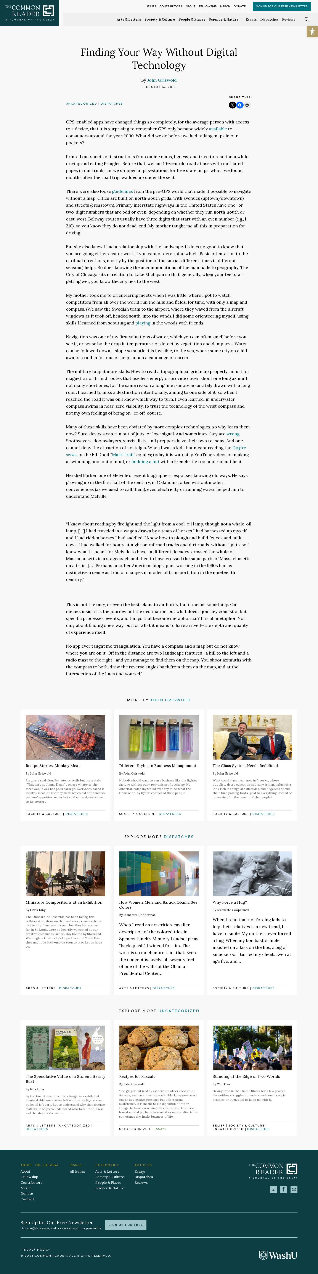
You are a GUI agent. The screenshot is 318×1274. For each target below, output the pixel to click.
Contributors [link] (170, 6)
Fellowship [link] (208, 6)
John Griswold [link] (162, 80)
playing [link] (142, 323)
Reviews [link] (288, 19)
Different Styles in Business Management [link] (157, 765)
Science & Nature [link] (224, 19)
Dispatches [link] (269, 19)
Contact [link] (27, 1199)
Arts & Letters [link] (129, 19)
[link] (312, 31)
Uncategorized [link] (81, 103)
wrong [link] (232, 433)
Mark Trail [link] (122, 454)
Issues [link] (151, 6)
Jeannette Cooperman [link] (140, 915)
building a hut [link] (145, 461)
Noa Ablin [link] (37, 1089)
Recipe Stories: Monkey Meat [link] (53, 765)
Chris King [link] (38, 910)
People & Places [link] (191, 19)
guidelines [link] (122, 191)
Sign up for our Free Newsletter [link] (282, 6)
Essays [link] (251, 19)
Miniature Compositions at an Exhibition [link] (64, 902)
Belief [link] (219, 1125)
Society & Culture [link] (160, 19)
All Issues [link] (77, 1171)
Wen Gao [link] (223, 1084)
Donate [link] (240, 6)
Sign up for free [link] (126, 1225)
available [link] (218, 128)
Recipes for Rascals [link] (137, 1076)
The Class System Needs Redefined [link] (245, 765)
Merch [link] (225, 6)
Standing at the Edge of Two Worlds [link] (246, 1076)
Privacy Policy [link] (35, 1249)
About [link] (190, 6)
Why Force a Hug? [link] (230, 902)
